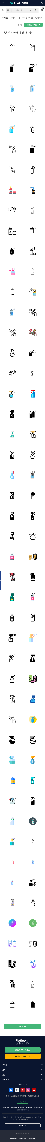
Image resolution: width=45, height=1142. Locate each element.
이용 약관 (6, 1107)
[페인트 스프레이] (12, 190)
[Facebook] (11, 1090)
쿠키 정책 (29, 1107)
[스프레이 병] (32, 68)
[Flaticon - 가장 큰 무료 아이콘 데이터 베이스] (19, 3)
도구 (4, 1070)
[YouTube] (34, 1090)
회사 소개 (5, 1080)
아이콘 (5, 18)
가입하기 (22, 1102)
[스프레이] (32, 47)
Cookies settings (23, 1110)
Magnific (13, 1138)
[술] (12, 88)
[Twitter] (17, 1090)
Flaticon (22, 1138)
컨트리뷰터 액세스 (22, 1050)
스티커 (13, 18)
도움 (4, 1075)
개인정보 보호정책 (17, 1107)
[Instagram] (28, 1090)
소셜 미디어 (22, 1084)
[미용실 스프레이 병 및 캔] (32, 414)
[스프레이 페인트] (32, 88)
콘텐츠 (4, 1065)
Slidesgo (32, 1138)
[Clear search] (30, 10)
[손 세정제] (12, 169)
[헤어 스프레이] (12, 47)
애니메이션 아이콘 (25, 18)
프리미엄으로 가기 (22, 1056)
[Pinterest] (23, 1090)
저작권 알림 (38, 1107)
